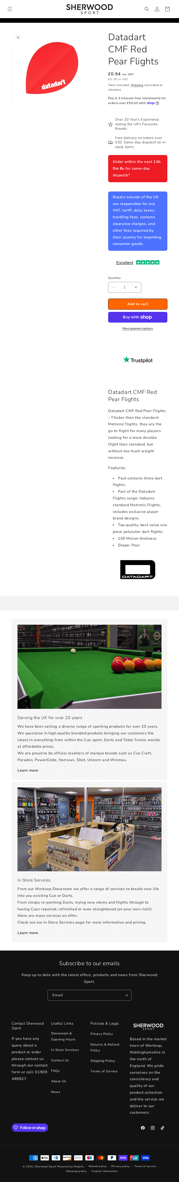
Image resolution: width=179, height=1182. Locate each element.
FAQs (55, 1071)
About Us (58, 1081)
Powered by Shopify (70, 1166)
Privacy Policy (101, 1034)
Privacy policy (120, 1166)
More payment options (138, 328)
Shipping (137, 85)
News (55, 1092)
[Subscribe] (126, 995)
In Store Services (65, 1050)
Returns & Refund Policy (104, 1047)
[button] (10, 9)
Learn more (27, 770)
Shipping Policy (102, 1061)
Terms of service (145, 1166)
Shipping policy (76, 1171)
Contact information (104, 1171)
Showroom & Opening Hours (63, 1036)
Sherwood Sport (45, 1166)
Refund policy (98, 1166)
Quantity (114, 278)
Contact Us (60, 1060)
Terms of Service (104, 1071)
